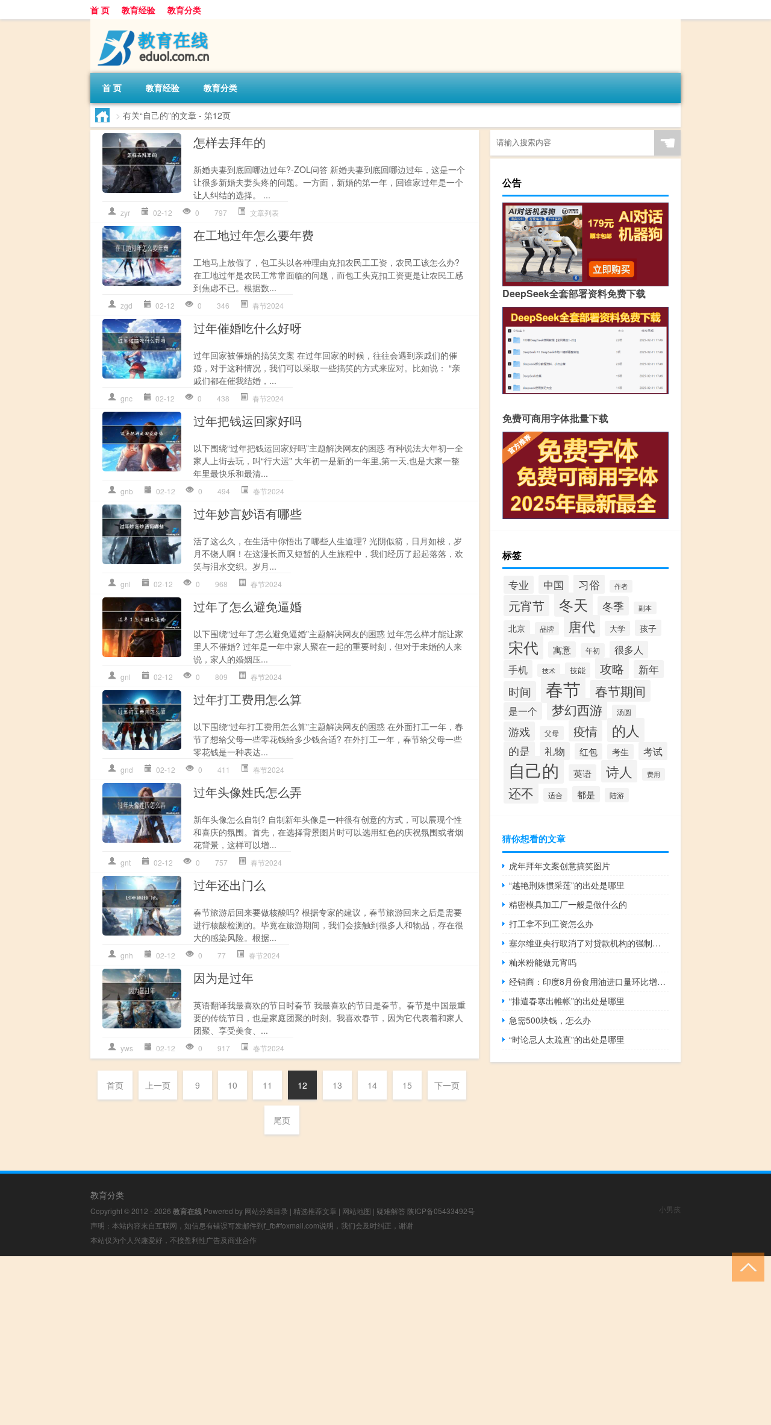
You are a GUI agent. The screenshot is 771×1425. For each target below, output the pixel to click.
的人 (626, 730)
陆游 (617, 795)
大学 (617, 628)
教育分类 (184, 10)
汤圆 (624, 711)
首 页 (100, 10)
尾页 (281, 1120)
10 (232, 1085)
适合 (555, 795)
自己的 (533, 770)
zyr (125, 212)
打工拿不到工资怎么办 (551, 923)
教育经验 (138, 10)
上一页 (157, 1085)
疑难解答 (390, 1211)
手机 (518, 669)
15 (407, 1085)
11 (267, 1085)
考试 (653, 751)
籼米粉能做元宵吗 (542, 962)
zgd (126, 305)
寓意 (562, 649)
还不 (521, 793)
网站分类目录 (266, 1211)
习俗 (589, 584)
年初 (592, 650)
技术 (548, 670)
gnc (126, 398)
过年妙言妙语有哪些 (247, 513)
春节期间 (620, 691)
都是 (586, 794)
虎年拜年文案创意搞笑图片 (559, 866)
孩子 (648, 627)
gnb (126, 491)
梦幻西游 (577, 709)
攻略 (612, 668)
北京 (516, 628)
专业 (518, 584)
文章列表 (264, 212)
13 (337, 1085)
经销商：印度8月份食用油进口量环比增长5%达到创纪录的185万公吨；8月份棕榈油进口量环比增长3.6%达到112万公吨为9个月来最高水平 (589, 981)
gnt (125, 862)
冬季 (613, 606)
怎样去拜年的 (229, 142)
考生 (620, 752)
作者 (621, 586)
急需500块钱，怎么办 (550, 1020)
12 (302, 1085)
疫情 (585, 731)
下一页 (447, 1085)
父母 (552, 733)
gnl (125, 584)
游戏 (519, 731)
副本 (645, 607)
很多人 (628, 649)
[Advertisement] (361, 1340)
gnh (126, 955)
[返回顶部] (745, 1266)
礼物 (555, 751)
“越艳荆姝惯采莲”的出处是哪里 (567, 885)
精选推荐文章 (315, 1211)
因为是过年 (223, 977)
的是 (519, 750)
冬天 (573, 604)
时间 (519, 691)
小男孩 (670, 1209)
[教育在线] (153, 23)
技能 (577, 670)
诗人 (619, 771)
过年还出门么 (229, 884)
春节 (563, 688)
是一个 (522, 711)
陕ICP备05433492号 (441, 1211)
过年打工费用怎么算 (247, 699)
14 (372, 1085)
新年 (648, 669)
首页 (115, 1085)
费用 (653, 774)
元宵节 (526, 605)
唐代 (582, 626)
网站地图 (356, 1211)
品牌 (547, 629)
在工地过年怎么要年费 (253, 235)
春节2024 (268, 305)
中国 (553, 584)
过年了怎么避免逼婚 (247, 606)
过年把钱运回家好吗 (247, 420)
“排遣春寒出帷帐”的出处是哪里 (567, 1001)
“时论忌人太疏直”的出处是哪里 (567, 1039)
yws (126, 1048)
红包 (588, 751)
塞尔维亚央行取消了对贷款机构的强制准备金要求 (589, 943)
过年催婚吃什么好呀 (247, 327)
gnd (126, 769)
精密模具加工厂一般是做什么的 (568, 904)
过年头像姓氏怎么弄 (247, 792)
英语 (582, 772)
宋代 (523, 647)
